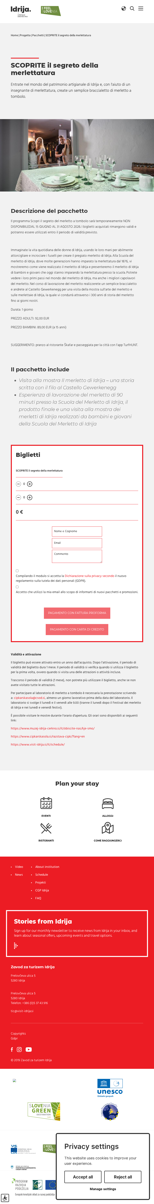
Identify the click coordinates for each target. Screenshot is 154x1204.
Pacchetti (38, 35)
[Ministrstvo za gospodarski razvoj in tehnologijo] (23, 1167)
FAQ (38, 898)
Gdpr (14, 1038)
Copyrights (18, 1033)
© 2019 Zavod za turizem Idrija (31, 1060)
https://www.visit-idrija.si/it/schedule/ (38, 744)
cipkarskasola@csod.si (29, 698)
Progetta (25, 35)
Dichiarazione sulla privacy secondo (89, 576)
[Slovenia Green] (44, 1111)
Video (19, 867)
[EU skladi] (23, 1149)
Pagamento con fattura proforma (77, 613)
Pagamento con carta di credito (77, 629)
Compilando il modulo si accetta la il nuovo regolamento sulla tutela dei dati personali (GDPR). (71, 579)
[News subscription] (16, 945)
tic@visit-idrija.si (22, 1011)
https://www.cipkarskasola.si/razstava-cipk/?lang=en (48, 736)
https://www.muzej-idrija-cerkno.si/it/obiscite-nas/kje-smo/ (52, 728)
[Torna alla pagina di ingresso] (21, 11)
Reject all (123, 1176)
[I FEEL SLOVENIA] (52, 1149)
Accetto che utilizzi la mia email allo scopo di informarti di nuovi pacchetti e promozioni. (77, 592)
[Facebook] (12, 1049)
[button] (124, 8)
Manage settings (103, 1189)
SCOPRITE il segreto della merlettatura (68, 35)
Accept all (83, 1176)
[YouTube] (29, 1049)
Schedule (41, 874)
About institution (47, 867)
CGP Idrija (42, 890)
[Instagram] (19, 1049)
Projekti (40, 882)
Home (14, 35)
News (19, 874)
